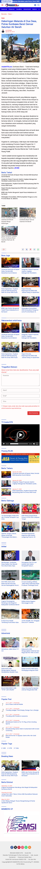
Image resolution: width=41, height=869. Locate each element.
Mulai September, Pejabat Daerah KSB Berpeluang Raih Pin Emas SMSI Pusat (20, 184)
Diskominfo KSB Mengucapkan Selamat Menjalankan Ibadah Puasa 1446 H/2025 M (10, 670)
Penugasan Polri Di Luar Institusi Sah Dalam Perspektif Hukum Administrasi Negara (29, 564)
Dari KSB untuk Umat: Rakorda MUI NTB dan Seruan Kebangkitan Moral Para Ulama (9, 583)
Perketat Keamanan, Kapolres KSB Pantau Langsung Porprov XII (28, 535)
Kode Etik (28, 853)
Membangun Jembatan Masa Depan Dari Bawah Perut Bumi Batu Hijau (9, 564)
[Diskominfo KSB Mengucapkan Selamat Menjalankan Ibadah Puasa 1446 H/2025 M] (10, 662)
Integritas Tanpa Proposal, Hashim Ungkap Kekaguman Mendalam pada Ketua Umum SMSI (19, 180)
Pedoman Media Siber (25, 857)
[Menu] (2, 5)
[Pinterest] (18, 847)
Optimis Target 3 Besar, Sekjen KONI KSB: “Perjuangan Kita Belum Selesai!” (9, 535)
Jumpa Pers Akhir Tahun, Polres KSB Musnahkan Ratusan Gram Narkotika (19, 795)
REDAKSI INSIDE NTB (16, 853)
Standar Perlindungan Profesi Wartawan (16, 855)
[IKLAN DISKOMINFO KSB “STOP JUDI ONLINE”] (10, 681)
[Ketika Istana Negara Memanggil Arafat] (31, 595)
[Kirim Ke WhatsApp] (38, 249)
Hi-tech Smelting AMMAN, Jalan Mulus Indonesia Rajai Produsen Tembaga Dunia (30, 583)
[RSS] (29, 847)
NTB (10, 748)
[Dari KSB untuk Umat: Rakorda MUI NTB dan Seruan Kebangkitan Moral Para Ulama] (10, 575)
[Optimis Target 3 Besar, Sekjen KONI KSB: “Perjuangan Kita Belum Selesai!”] (10, 527)
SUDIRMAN (8, 30)
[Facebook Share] (22, 249)
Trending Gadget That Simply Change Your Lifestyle (22, 710)
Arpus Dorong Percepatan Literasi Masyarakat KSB (30, 689)
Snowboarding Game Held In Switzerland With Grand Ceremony (22, 729)
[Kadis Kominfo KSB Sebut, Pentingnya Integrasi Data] (31, 662)
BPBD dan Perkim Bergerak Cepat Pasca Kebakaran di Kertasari (18, 193)
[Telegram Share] (34, 249)
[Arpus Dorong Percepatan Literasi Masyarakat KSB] (31, 681)
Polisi (17, 748)
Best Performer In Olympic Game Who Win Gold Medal (21, 736)
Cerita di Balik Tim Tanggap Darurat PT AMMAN (30, 621)
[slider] (19, 443)
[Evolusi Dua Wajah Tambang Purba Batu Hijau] (10, 614)
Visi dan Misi (32, 859)
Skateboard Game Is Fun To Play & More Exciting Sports (21, 723)
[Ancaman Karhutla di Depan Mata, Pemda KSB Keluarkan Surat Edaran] (10, 263)
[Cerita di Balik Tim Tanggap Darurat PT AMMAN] (31, 614)
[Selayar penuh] (37, 444)
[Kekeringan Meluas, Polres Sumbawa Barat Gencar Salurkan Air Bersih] (28, 212)
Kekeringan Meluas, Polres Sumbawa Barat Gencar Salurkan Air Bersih (28, 219)
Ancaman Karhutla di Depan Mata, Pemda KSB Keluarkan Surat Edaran (19, 175)
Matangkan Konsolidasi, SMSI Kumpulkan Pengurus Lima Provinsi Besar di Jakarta (19, 197)
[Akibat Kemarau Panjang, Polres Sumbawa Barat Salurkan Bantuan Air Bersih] (9, 230)
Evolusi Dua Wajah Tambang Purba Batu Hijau (10, 621)
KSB (4, 748)
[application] (20, 435)
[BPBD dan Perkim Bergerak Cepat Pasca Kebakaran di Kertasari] (10, 301)
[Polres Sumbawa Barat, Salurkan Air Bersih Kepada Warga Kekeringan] (9, 212)
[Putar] (4, 444)
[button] (20, 435)
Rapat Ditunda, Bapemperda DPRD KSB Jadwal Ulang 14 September (19, 189)
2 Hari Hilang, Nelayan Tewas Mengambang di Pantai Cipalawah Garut (18, 802)
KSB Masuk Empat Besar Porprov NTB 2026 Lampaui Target (30, 517)
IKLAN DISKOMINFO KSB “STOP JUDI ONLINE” (8, 689)
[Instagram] (22, 847)
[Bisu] (34, 444)
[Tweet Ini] (26, 249)
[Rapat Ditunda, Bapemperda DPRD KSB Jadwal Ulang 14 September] (31, 282)
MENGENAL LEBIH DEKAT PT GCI (10, 650)
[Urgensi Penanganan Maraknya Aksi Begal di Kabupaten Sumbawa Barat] (10, 595)
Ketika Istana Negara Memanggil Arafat (28, 602)
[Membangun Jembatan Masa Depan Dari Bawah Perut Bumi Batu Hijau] (10, 556)
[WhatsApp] (26, 847)
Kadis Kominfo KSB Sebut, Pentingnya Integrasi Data (30, 669)
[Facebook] (11, 847)
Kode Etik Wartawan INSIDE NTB (16, 859)
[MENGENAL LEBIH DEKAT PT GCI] (10, 642)
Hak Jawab (34, 855)
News (3, 18)
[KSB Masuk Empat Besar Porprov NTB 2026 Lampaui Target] (31, 509)
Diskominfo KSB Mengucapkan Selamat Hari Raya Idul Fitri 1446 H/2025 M (30, 651)
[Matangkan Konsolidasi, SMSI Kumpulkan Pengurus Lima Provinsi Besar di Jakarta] (31, 301)
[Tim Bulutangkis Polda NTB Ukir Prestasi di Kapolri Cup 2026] (10, 509)
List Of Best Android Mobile (14, 704)
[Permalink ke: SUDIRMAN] (2, 31)
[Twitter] (15, 847)
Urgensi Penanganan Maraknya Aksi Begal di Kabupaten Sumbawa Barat (10, 602)
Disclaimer (12, 857)
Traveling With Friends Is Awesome (17, 716)
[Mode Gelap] (35, 5)
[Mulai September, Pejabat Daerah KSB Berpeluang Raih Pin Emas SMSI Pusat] (10, 282)
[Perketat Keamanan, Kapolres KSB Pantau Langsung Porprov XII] (31, 527)
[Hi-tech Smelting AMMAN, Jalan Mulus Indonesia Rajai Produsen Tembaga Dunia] (31, 575)
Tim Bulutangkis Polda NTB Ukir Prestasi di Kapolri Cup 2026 (10, 517)
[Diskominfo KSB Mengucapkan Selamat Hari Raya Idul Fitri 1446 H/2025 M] (31, 642)
